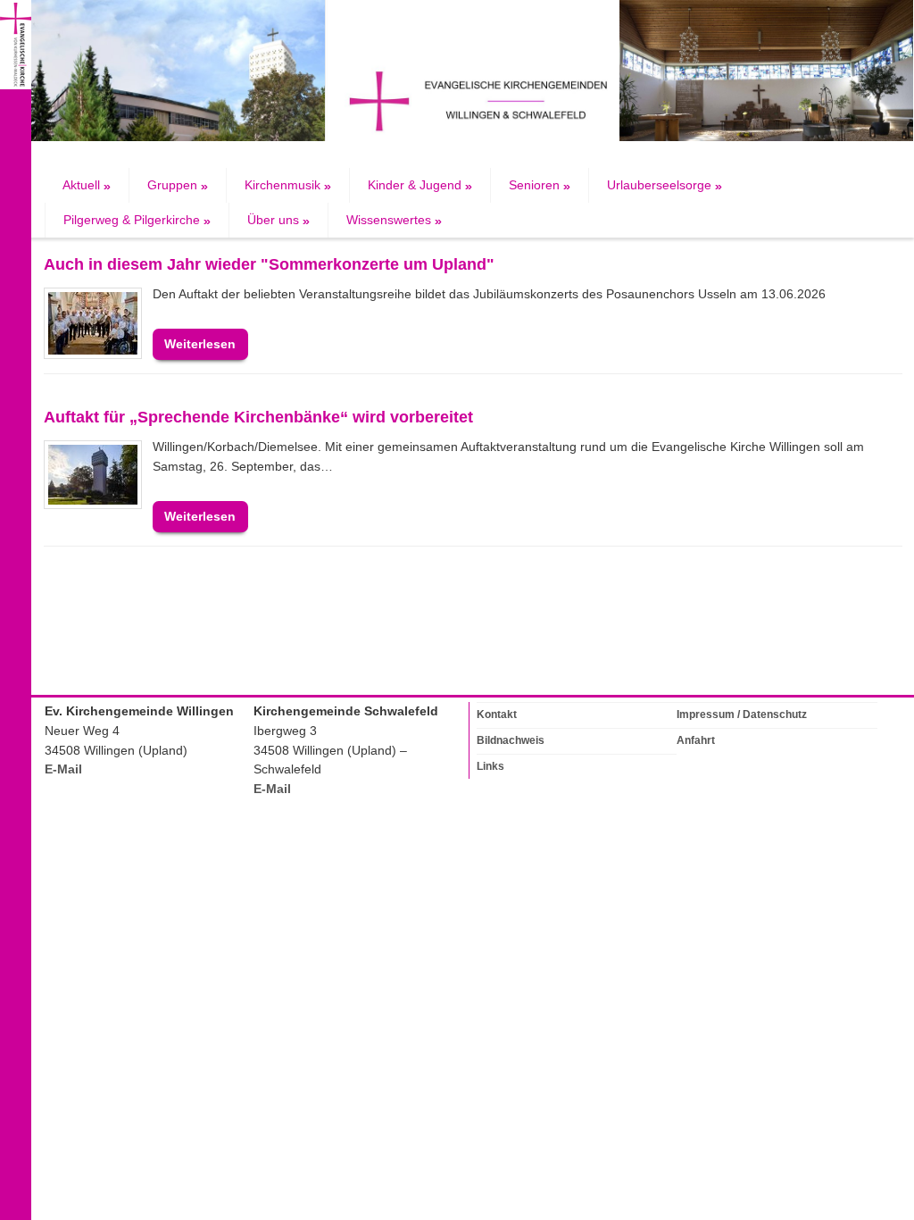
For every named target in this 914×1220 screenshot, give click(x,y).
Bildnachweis (510, 740)
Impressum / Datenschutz (742, 714)
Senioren (539, 185)
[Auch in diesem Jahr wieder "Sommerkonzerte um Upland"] (93, 323)
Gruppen (177, 185)
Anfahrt (696, 740)
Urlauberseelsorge (664, 185)
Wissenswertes (394, 220)
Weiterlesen (200, 344)
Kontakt (497, 714)
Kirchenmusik (288, 185)
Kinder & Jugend (420, 185)
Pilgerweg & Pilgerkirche (137, 220)
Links (490, 766)
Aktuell (86, 185)
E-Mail (63, 769)
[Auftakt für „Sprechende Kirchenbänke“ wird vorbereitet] (93, 474)
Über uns (278, 220)
